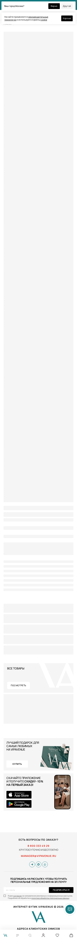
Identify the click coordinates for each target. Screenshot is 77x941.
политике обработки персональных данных (50, 898)
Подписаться (61, 889)
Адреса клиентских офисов (38, 928)
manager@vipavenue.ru (38, 856)
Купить (17, 763)
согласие (17, 896)
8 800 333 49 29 (38, 845)
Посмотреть (18, 685)
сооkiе (43, 19)
